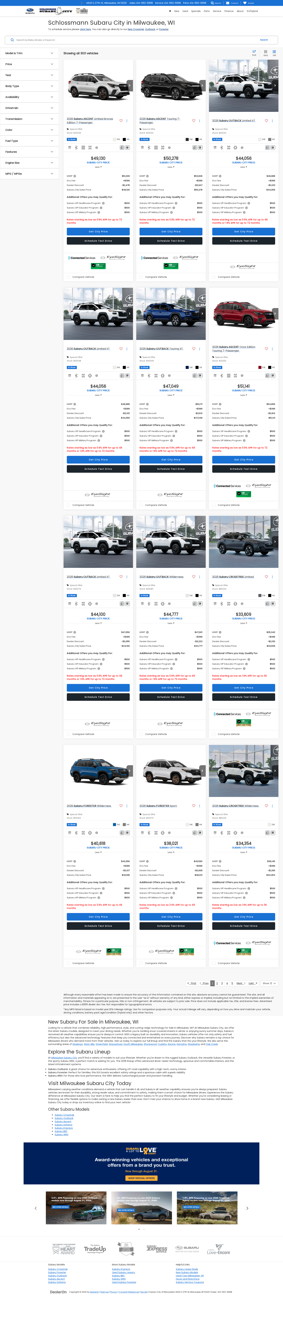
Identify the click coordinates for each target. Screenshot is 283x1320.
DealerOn (94, 1292)
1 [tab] (139, 1229)
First (192, 983)
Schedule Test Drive (98, 240)
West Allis (89, 1044)
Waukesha (194, 1044)
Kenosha (182, 1044)
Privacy (113, 1292)
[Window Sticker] (127, 147)
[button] (129, 85)
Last (252, 983)
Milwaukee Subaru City (64, 1057)
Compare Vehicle (83, 277)
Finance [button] (229, 11)
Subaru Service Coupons (190, 1282)
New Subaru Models (187, 1272)
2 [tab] (144, 1229)
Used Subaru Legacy (123, 1272)
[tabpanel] (76, 1207)
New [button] (176, 11)
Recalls (144, 1292)
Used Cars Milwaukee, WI (190, 1275)
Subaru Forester (57, 1272)
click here (85, 29)
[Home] (170, 11)
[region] (98, 198)
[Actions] (127, 121)
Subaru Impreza (64, 1128)
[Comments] (122, 147)
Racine (172, 1044)
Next (240, 983)
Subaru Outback (64, 1118)
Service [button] (217, 11)
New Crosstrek (136, 29)
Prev (205, 983)
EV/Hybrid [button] (252, 11)
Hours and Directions (187, 1279)
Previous (35, 1208)
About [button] (240, 11)
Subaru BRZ (61, 1131)
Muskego (78, 1044)
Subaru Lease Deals (187, 1269)
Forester (164, 29)
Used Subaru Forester (124, 1282)
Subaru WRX (61, 1134)
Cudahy (162, 1044)
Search (264, 39)
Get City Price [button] (98, 231)
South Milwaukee (133, 1044)
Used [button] (185, 11)
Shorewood (150, 1044)
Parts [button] (207, 11)
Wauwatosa (115, 1044)
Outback (150, 29)
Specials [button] (196, 11)
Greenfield (102, 1044)
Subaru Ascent (63, 1121)
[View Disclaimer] (97, 147)
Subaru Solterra (63, 1124)
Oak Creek (212, 1044)
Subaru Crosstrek (64, 1115)
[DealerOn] (58, 1292)
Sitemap (104, 1292)
